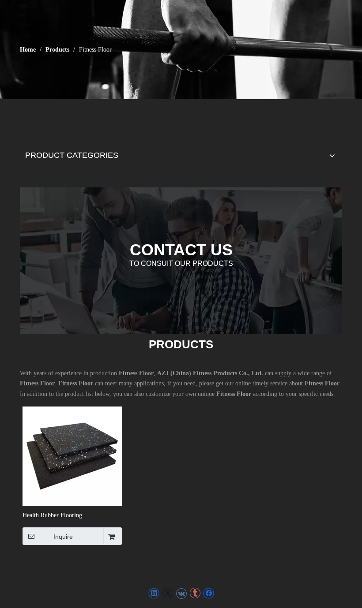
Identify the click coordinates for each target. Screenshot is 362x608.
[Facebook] (208, 593)
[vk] (181, 593)
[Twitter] (167, 593)
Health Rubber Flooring (52, 515)
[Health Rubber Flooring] (72, 455)
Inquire (63, 536)
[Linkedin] (153, 593)
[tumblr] (194, 593)
